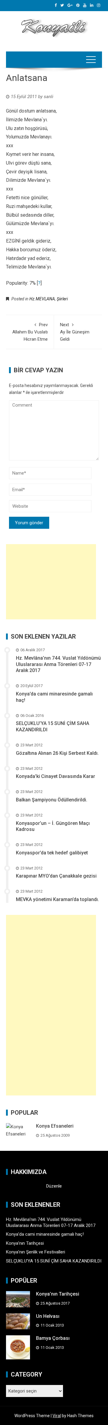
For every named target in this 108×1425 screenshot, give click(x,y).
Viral (56, 1415)
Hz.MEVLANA (42, 298)
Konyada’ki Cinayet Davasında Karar (55, 776)
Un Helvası (47, 1316)
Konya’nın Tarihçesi (25, 1243)
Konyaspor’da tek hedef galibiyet (52, 853)
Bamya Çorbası (53, 1338)
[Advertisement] (51, 581)
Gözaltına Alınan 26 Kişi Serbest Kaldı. (57, 753)
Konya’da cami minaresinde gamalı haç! (45, 1234)
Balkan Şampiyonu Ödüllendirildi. (51, 800)
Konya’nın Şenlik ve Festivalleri (35, 1252)
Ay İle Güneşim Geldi (74, 332)
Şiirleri (62, 298)
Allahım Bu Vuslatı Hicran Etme (30, 332)
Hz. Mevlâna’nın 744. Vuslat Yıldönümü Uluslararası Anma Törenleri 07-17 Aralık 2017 (58, 664)
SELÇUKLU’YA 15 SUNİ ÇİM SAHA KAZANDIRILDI (53, 1261)
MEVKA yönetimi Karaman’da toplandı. (57, 899)
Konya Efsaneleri (55, 1126)
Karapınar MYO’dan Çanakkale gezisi (56, 876)
